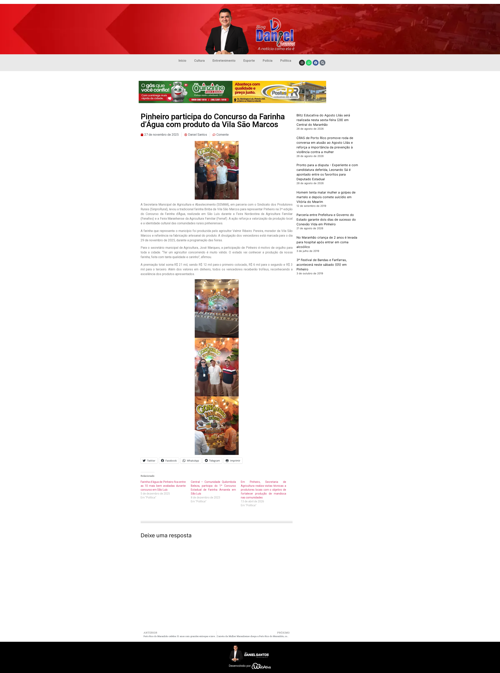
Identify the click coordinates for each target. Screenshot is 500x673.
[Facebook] (316, 63)
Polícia (267, 60)
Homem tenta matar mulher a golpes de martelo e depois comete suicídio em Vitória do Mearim (325, 197)
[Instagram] (302, 63)
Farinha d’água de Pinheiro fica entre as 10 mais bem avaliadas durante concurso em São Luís (163, 485)
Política (285, 60)
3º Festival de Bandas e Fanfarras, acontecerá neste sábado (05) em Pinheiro (321, 264)
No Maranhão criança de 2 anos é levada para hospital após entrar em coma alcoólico (326, 242)
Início (182, 60)
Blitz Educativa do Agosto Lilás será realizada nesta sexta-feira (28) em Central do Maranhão (323, 120)
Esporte (249, 60)
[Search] (322, 63)
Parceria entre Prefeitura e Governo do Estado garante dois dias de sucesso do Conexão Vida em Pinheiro (326, 219)
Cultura (199, 60)
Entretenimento (224, 60)
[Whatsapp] (309, 63)
